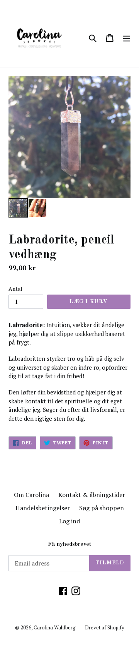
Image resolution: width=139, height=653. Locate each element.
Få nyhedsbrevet (70, 544)
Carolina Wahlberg (55, 627)
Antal (15, 288)
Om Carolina (31, 494)
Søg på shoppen (101, 508)
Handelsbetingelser (42, 508)
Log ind (69, 521)
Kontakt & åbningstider (91, 494)
